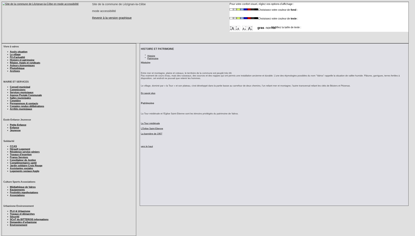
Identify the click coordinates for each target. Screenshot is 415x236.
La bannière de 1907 (151, 133)
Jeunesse (15, 130)
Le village (15, 54)
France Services (19, 157)
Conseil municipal (20, 86)
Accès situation (18, 51)
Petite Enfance (18, 124)
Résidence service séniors (25, 151)
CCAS (13, 146)
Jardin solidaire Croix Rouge (26, 165)
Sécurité (14, 216)
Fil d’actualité (17, 57)
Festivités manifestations (24, 192)
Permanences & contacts (24, 103)
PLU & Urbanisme (20, 211)
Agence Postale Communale (26, 95)
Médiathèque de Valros (23, 187)
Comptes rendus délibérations (27, 106)
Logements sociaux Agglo (24, 171)
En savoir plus (148, 93)
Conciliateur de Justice (23, 160)
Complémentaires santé (23, 162)
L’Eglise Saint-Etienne (152, 128)
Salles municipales (20, 98)
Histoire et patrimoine (22, 60)
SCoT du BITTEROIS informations (29, 219)
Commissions (17, 89)
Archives (15, 71)
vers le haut (147, 146)
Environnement (18, 225)
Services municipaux (21, 92)
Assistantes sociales (21, 168)
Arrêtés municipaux (21, 109)
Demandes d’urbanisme (23, 222)
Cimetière (15, 100)
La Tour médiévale (150, 123)
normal (268, 27)
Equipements (17, 189)
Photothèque (17, 68)
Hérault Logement (20, 149)
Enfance (14, 127)
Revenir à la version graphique (112, 17)
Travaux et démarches (22, 213)
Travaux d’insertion (21, 154)
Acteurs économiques (22, 65)
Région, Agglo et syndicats (25, 62)
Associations (17, 195)
